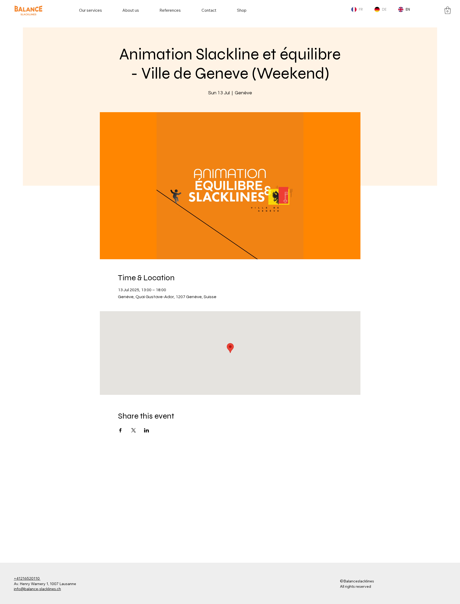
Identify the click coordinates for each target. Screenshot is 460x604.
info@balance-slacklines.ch (37, 588)
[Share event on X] (133, 430)
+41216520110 (27, 578)
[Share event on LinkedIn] (146, 430)
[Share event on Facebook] (120, 430)
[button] (448, 10)
